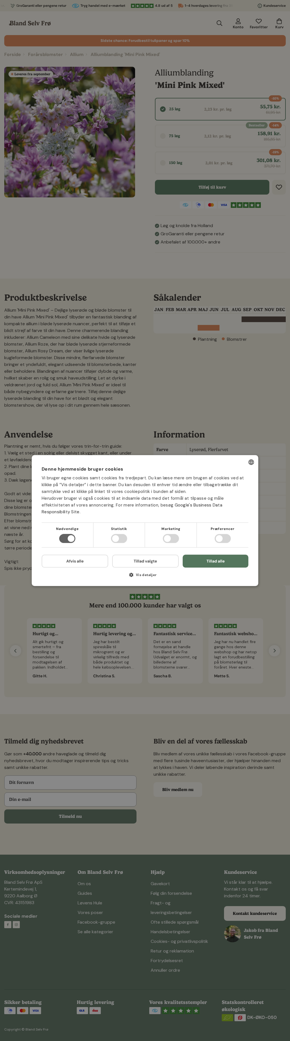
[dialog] (145, 520)
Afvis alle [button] (75, 561)
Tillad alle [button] (215, 561)
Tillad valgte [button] (145, 561)
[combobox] (251, 462)
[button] (145, 577)
